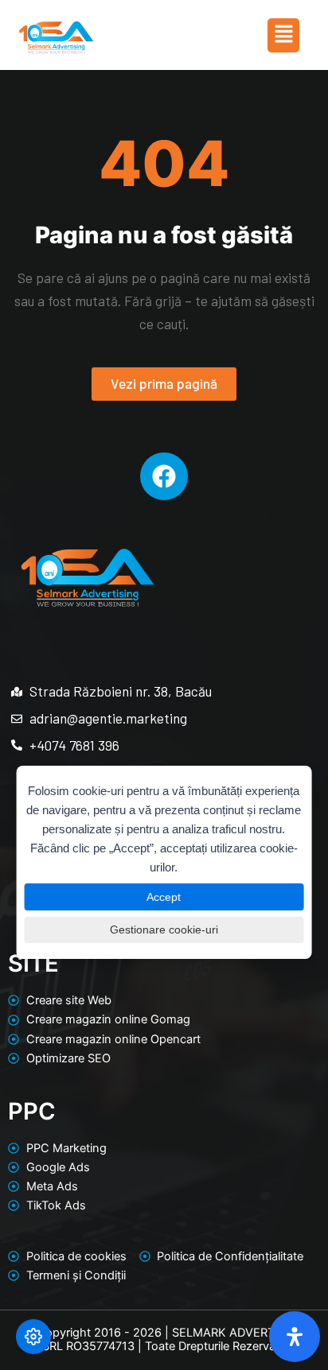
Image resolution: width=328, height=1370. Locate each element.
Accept (163, 897)
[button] (283, 35)
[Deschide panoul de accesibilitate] (294, 1336)
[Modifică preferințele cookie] (33, 1336)
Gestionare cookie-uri (164, 929)
